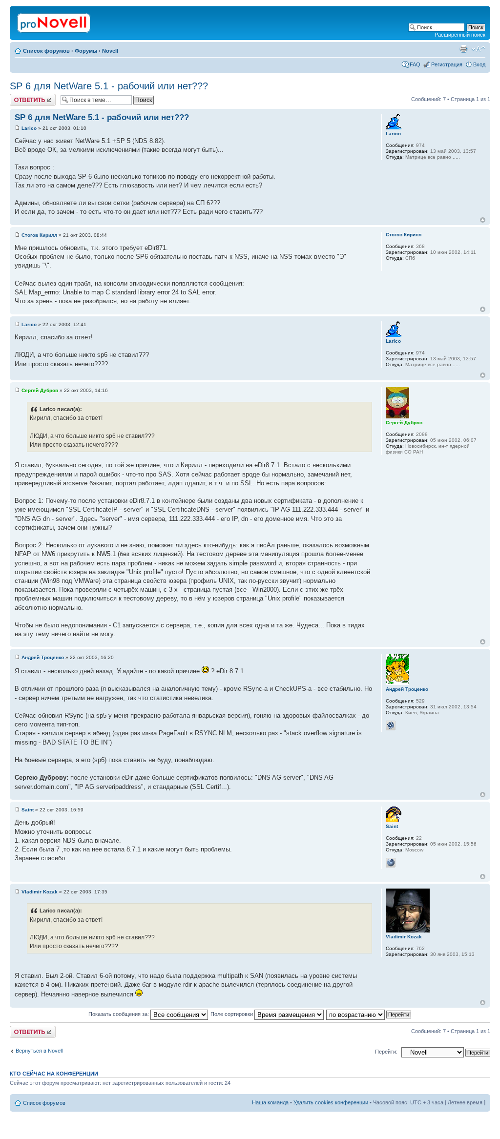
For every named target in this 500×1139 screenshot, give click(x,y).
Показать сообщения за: (119, 1014)
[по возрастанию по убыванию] (369, 1014)
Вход (479, 64)
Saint (27, 809)
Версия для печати (463, 48)
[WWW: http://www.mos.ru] (391, 863)
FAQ (415, 64)
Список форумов (46, 51)
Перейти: (386, 1052)
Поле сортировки (232, 1014)
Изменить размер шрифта (478, 48)
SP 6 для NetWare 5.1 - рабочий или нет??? (109, 86)
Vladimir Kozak (39, 891)
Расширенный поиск (460, 35)
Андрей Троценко (42, 657)
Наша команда (270, 1102)
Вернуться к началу (482, 220)
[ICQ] (391, 725)
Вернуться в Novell (39, 1051)
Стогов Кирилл (39, 235)
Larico (29, 128)
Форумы (86, 51)
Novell (110, 51)
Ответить (21, 97)
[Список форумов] (54, 21)
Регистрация (446, 64)
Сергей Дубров (39, 390)
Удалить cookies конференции (330, 1102)
